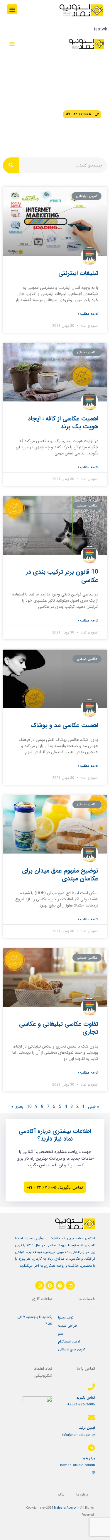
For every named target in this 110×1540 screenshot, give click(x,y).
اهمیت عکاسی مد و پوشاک (64, 725)
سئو (60, 1333)
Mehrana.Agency (65, 1507)
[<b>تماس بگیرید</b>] (91, 1386)
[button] (12, 9)
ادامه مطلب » (87, 314)
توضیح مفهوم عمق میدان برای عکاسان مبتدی (60, 874)
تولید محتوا (65, 1317)
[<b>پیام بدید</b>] (91, 1447)
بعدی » (17, 1106)
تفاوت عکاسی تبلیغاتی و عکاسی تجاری (58, 1028)
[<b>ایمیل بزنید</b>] (91, 1417)
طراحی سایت (67, 1325)
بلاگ (61, 1494)
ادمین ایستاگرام (69, 1341)
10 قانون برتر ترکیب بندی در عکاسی (62, 576)
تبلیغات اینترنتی (78, 273)
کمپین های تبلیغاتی (71, 1349)
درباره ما (82, 1494)
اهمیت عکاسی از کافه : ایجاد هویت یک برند (63, 422)
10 (29, 1106)
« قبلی (93, 1106)
